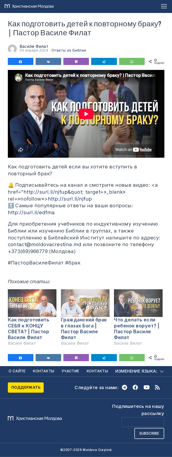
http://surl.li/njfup (70, 199)
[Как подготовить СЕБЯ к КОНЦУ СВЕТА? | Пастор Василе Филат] (32, 303)
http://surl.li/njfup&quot (53, 192)
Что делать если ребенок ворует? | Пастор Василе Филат (137, 328)
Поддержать (26, 387)
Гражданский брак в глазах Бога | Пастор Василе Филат (84, 328)
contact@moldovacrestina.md (45, 244)
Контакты (43, 371)
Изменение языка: (136, 371)
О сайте (17, 371)
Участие (71, 371)
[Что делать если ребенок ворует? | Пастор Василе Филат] (138, 303)
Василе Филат (34, 46)
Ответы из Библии (69, 50)
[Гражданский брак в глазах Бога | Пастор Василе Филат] (85, 303)
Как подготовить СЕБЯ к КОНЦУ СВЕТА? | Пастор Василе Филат (28, 328)
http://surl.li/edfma (31, 212)
